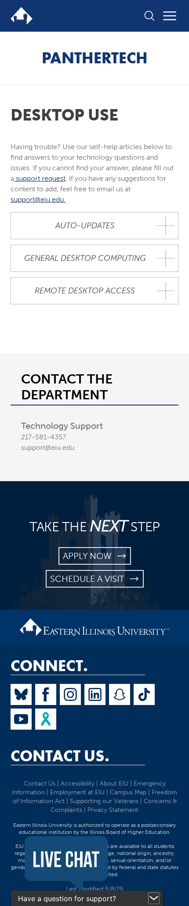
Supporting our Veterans (104, 801)
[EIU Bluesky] (21, 694)
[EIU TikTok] (144, 694)
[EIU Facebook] (45, 694)
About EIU (114, 783)
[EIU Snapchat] (119, 694)
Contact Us (39, 783)
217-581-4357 (43, 437)
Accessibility (77, 783)
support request (39, 178)
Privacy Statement (112, 810)
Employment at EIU (77, 792)
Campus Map (128, 792)
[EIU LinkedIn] (94, 694)
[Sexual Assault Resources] (45, 719)
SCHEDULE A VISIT (89, 579)
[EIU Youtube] (21, 719)
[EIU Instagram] (70, 694)
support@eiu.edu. (38, 199)
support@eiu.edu (47, 447)
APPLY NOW (89, 556)
